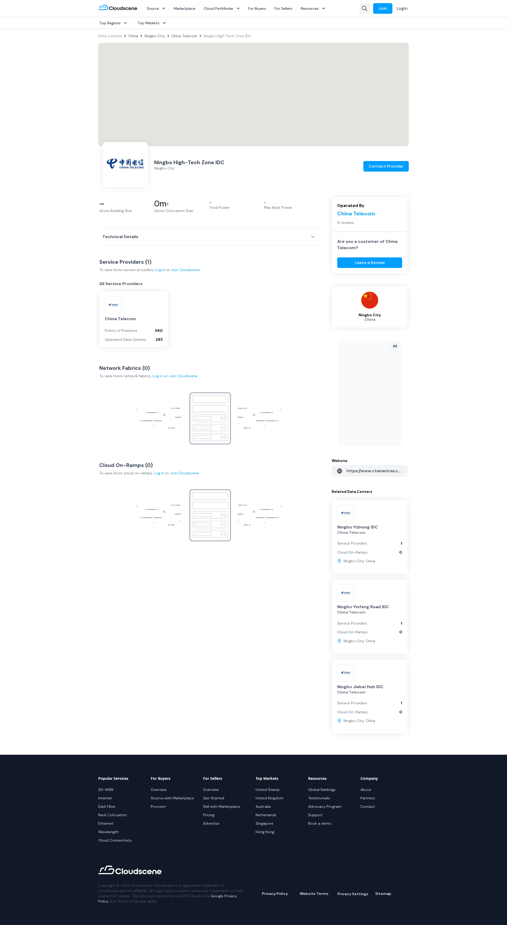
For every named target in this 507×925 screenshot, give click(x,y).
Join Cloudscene (185, 269)
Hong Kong (265, 831)
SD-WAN (105, 789)
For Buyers (257, 8)
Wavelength (108, 831)
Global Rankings (322, 789)
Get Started (213, 798)
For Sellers (283, 8)
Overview (159, 789)
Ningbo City (154, 36)
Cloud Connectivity (115, 840)
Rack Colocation (112, 815)
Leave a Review (370, 262)
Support (315, 815)
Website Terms (314, 893)
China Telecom (184, 36)
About (365, 789)
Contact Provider (386, 166)
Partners (367, 798)
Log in (160, 269)
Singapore (264, 823)
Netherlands (266, 815)
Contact (367, 806)
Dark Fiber (107, 806)
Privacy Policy (275, 893)
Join (382, 8)
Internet (105, 798)
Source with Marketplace (172, 798)
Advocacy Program (324, 806)
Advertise (211, 823)
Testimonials (319, 798)
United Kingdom (269, 798)
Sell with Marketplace (221, 806)
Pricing (208, 815)
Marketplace (184, 8)
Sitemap (383, 893)
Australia (263, 806)
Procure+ (158, 806)
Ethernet (105, 823)
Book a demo (319, 823)
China (133, 36)
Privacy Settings (352, 893)
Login (402, 8)
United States (268, 789)
